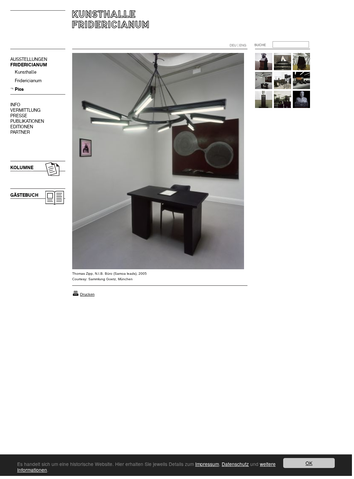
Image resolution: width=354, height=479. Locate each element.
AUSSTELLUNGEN (28, 59)
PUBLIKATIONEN (27, 121)
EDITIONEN (21, 126)
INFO (15, 104)
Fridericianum (28, 80)
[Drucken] (75, 294)
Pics (19, 89)
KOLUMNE (21, 167)
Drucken (87, 294)
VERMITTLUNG (25, 110)
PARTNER (20, 132)
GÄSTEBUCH (24, 195)
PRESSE (18, 115)
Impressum (207, 463)
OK (309, 462)
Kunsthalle (25, 72)
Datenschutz (235, 463)
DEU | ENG (238, 45)
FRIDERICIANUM (28, 64)
